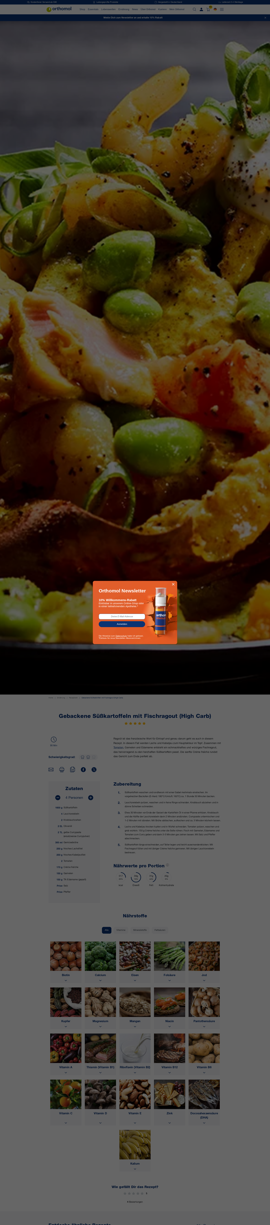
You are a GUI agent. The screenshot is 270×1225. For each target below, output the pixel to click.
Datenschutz (121, 636)
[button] (173, 584)
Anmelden (122, 624)
